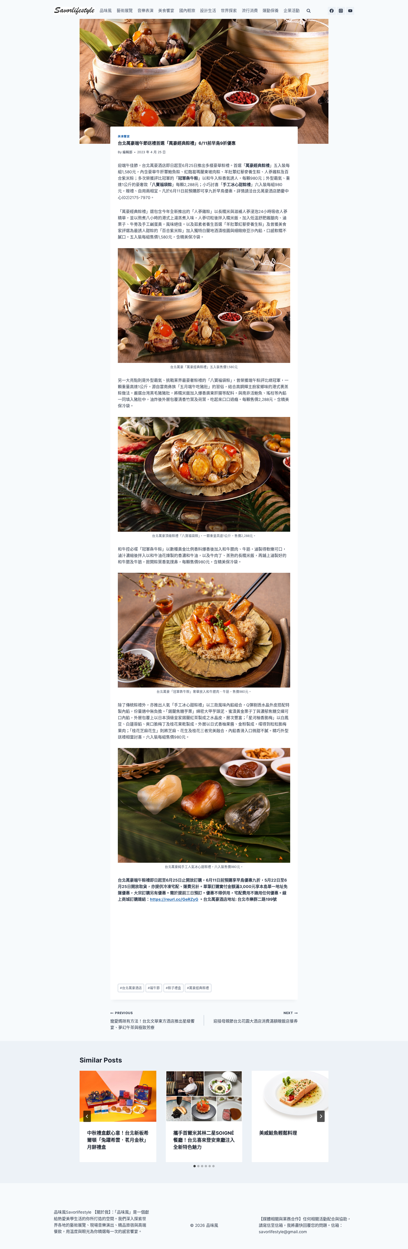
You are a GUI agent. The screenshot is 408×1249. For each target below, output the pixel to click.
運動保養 (271, 10)
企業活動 (292, 10)
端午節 (154, 988)
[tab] (194, 1166)
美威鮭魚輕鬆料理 (278, 1133)
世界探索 (229, 10)
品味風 (106, 10)
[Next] (321, 1116)
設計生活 (208, 10)
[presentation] (118, 1096)
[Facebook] (332, 11)
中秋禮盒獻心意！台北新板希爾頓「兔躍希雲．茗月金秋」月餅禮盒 (118, 1140)
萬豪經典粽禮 (198, 988)
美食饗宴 (166, 10)
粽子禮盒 (173, 988)
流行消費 (250, 10)
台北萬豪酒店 (131, 988)
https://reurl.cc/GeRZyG (174, 899)
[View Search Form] (308, 11)
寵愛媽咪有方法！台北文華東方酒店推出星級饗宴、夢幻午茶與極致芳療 (152, 1020)
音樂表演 (145, 10)
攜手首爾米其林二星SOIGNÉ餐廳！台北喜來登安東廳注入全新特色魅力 (204, 1140)
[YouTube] (350, 11)
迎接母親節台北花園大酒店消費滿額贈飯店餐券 (255, 1017)
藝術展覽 (125, 10)
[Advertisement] (204, 943)
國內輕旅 (187, 10)
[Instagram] (341, 11)
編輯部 (127, 152)
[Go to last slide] (87, 1116)
